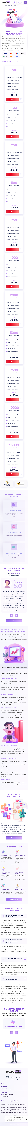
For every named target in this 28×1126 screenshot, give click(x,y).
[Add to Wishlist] (21, 99)
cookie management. (11, 1120)
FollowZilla (4, 5)
